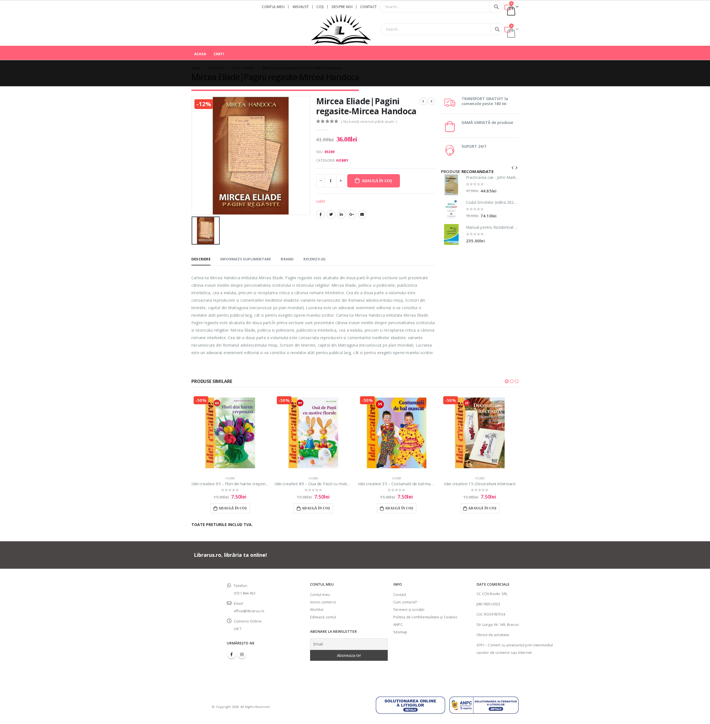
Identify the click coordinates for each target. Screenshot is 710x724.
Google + (352, 214)
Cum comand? (405, 602)
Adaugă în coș (377, 181)
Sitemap (400, 632)
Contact (368, 6)
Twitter (331, 214)
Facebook (320, 214)
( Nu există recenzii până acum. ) (369, 121)
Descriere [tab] (201, 258)
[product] (451, 184)
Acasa (200, 53)
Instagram (242, 654)
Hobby (342, 160)
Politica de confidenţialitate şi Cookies (425, 617)
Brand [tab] (287, 258)
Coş (320, 6)
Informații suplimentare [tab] (245, 258)
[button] (506, 381)
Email (362, 214)
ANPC (398, 624)
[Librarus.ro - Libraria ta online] (341, 29)
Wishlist (301, 6)
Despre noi (342, 6)
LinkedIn (341, 214)
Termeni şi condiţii (408, 609)
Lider (320, 201)
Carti (219, 53)
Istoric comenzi (323, 602)
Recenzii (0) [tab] (314, 258)
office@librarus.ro (249, 611)
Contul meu (273, 6)
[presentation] (512, 167)
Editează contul (323, 617)
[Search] (496, 6)
